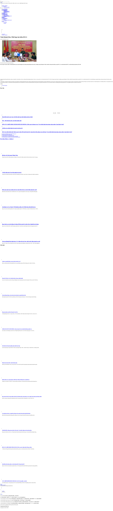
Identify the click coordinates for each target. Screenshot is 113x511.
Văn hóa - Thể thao (5, 18)
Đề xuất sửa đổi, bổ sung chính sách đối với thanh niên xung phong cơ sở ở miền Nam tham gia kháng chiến (22, 396)
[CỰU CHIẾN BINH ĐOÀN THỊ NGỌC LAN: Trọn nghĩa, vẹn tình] (8, 479)
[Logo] (1, 2)
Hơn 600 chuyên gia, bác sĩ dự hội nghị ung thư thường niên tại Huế (17, 116)
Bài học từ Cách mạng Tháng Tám (7, 134)
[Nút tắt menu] (0, 7)
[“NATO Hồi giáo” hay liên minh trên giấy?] (8, 170)
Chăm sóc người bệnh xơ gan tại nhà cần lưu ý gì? (9, 133)
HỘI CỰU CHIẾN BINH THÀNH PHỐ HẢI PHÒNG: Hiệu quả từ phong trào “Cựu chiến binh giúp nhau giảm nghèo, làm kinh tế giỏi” (33, 124)
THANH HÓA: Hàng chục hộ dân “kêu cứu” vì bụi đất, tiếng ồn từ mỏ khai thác (17, 430)
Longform (5, 22)
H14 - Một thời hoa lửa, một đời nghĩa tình (11, 120)
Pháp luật (3, 19)
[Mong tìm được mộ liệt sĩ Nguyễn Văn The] (8, 310)
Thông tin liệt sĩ (4, 20)
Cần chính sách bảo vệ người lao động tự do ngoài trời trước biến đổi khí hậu (16, 413)
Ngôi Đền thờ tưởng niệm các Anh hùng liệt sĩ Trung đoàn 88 (13, 464)
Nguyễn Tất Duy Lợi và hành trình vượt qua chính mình (10, 136)
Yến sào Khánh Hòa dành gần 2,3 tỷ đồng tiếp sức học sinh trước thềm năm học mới (21, 241)
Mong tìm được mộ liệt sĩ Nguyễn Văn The (10, 312)
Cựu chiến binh (4, 6)
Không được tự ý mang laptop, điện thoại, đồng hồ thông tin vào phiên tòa (15, 379)
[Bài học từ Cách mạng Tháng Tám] (8, 153)
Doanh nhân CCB (4, 13)
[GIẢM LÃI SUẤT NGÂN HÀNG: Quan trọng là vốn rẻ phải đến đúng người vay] (8, 327)
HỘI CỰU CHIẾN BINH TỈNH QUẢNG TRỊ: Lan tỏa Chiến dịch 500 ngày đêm (17, 447)
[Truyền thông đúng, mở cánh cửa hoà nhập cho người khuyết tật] (8, 293)
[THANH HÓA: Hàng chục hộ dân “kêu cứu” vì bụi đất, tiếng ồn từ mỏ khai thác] (8, 428)
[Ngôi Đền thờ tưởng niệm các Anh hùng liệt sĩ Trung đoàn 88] (8, 462)
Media (3, 21)
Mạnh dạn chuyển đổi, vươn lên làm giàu (9, 362)
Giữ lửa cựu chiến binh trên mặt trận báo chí (12, 128)
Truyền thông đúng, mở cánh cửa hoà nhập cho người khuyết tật (14, 295)
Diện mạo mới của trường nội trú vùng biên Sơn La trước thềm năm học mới (19, 189)
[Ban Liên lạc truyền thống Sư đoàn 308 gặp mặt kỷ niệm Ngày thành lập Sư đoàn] (8, 222)
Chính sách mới (6, 15)
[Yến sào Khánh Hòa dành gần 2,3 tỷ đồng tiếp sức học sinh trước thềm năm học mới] (8, 239)
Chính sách (3, 12)
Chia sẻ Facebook (4, 85)
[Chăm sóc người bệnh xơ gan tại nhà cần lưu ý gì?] (8, 259)
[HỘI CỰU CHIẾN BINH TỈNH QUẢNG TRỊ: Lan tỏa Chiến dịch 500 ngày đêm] (8, 445)
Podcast (5, 23)
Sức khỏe (3, 17)
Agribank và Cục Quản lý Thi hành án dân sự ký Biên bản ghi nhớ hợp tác (19, 207)
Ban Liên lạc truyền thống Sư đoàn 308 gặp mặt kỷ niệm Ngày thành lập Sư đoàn (20, 224)
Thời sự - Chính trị (4, 5)
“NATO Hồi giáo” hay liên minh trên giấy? (8, 135)
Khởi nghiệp (5, 14)
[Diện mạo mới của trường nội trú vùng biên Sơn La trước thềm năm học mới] (8, 187)
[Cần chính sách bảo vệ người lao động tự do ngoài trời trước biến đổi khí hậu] (8, 411)
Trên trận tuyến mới (6, 7)
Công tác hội (5, 8)
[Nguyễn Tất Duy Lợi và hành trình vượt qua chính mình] (8, 276)
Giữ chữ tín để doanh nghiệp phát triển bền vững (11, 345)
